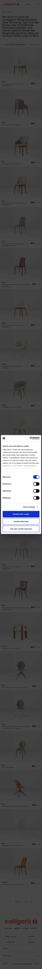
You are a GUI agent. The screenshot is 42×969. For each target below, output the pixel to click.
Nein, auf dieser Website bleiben (21, 494)
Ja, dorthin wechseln (21, 500)
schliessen (35, 469)
